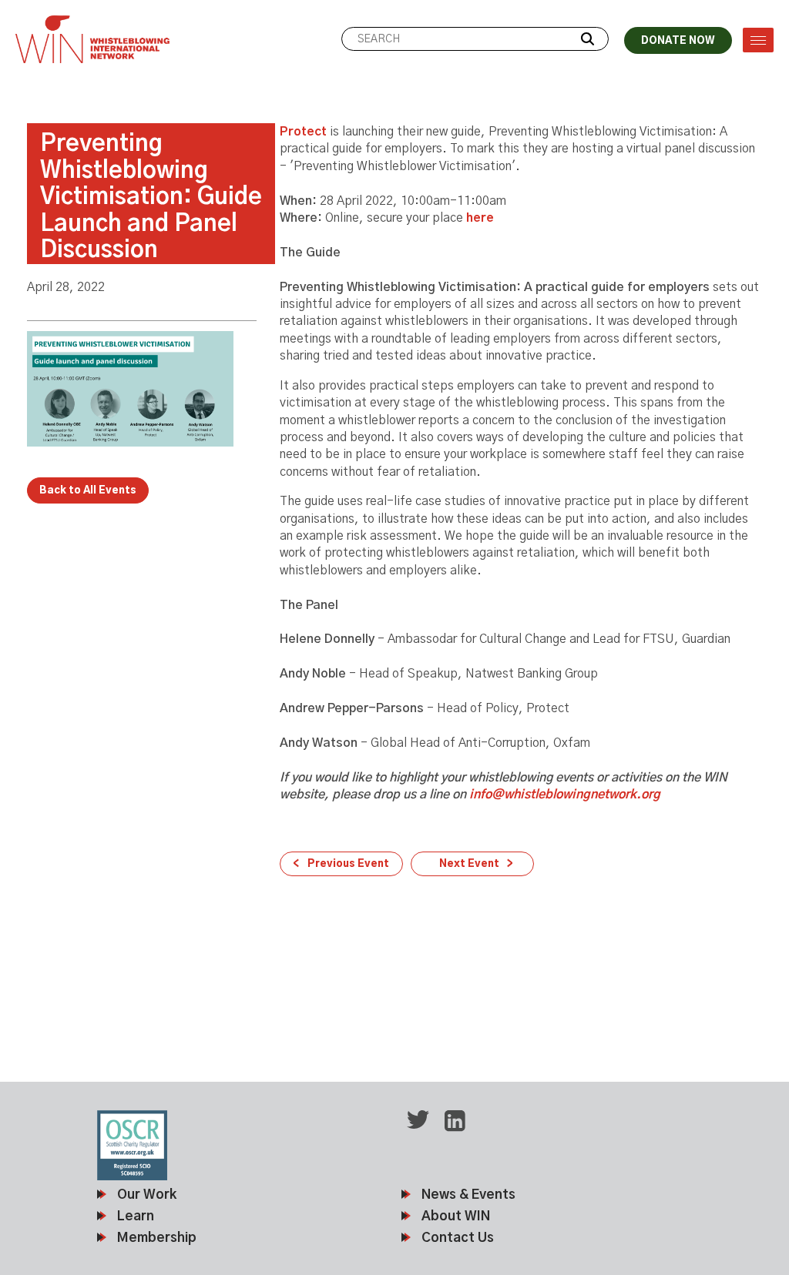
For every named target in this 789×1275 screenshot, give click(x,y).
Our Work (146, 1194)
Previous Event (348, 864)
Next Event (469, 864)
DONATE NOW (678, 41)
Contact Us (457, 1237)
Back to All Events (87, 491)
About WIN (455, 1216)
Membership (156, 1237)
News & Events (468, 1194)
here (480, 218)
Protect (305, 131)
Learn (135, 1216)
